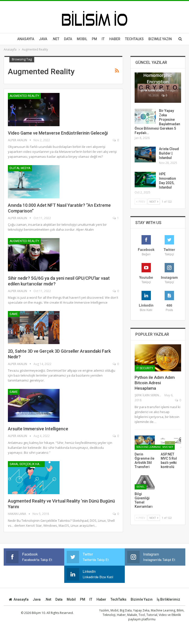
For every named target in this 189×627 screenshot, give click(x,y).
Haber (114, 39)
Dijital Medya (20, 168)
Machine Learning (148, 447)
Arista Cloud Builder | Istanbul (169, 153)
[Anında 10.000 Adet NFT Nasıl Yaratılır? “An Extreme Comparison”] (34, 181)
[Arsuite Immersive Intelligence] (34, 405)
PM (82, 599)
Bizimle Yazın (160, 39)
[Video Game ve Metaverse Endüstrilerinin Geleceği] (34, 109)
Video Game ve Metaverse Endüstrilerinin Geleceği (58, 133)
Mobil (82, 39)
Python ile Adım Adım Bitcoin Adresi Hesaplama (155, 383)
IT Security (144, 368)
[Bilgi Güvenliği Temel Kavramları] (145, 482)
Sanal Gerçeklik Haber (27, 464)
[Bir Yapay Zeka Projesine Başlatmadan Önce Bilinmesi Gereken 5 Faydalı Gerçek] (145, 116)
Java (43, 39)
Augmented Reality (24, 96)
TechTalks (134, 39)
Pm (94, 39)
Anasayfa (25, 39)
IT (103, 39)
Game (14, 314)
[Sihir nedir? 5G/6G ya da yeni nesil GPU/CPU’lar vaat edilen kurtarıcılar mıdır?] (34, 254)
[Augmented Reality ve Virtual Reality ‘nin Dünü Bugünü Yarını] (34, 477)
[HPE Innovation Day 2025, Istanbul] (145, 180)
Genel (140, 486)
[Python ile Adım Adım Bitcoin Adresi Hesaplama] (158, 357)
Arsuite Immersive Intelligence (38, 428)
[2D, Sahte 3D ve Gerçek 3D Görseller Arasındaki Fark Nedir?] (34, 327)
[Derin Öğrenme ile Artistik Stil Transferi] (145, 442)
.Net (55, 39)
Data (68, 39)
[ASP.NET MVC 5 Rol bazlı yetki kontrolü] (171, 442)
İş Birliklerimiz (168, 599)
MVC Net (167, 447)
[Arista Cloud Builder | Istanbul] (145, 154)
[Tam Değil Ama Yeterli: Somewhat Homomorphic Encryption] (158, 87)
